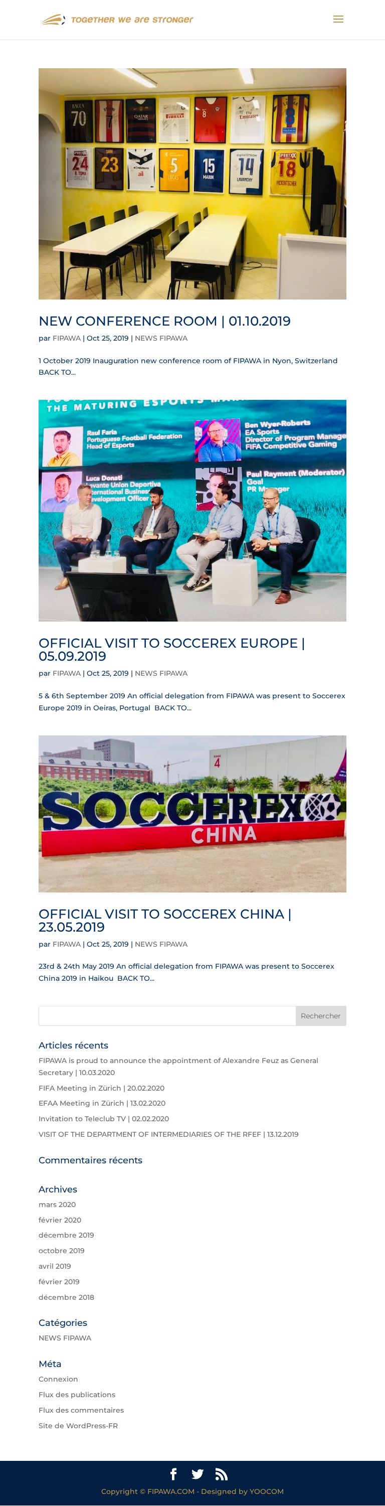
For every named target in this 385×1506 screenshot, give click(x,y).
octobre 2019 (62, 1250)
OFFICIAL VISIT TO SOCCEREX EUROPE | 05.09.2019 (172, 649)
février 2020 (60, 1220)
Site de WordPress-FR (78, 1425)
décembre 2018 (66, 1297)
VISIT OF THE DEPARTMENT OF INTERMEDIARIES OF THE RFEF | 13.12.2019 (169, 1134)
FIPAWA (67, 338)
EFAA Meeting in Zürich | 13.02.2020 (102, 1103)
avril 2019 (55, 1266)
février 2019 (59, 1281)
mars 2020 (57, 1204)
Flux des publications (77, 1394)
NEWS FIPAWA (161, 338)
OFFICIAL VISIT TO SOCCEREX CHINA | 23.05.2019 (165, 920)
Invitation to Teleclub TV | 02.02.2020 (104, 1118)
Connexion (58, 1379)
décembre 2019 (66, 1235)
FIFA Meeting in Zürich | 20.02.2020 (101, 1088)
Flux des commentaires (81, 1410)
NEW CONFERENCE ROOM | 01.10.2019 (165, 321)
